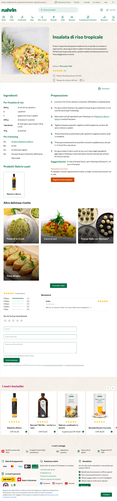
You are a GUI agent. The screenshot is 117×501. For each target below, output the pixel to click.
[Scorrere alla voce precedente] (108, 388)
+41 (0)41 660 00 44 (47, 470)
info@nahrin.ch (45, 473)
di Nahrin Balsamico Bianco (22, 141)
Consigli (87, 2)
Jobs (105, 2)
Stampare (106, 88)
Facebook (46, 483)
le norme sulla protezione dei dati (53, 365)
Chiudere (106, 495)
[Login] (102, 10)
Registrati (84, 486)
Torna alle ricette (58, 286)
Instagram (59, 483)
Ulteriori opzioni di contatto (50, 479)
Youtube (71, 483)
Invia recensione (11, 360)
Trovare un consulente (48, 476)
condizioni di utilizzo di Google (74, 365)
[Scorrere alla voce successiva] (113, 388)
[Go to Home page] (9, 10)
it (113, 2)
